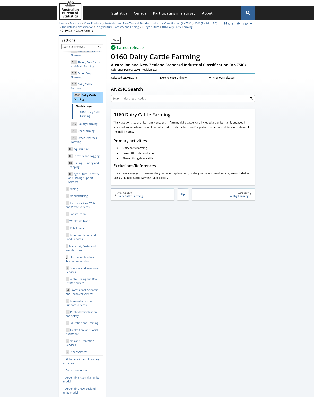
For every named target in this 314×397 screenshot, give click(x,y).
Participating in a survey (174, 13)
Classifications (93, 23)
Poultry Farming (238, 194)
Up (183, 194)
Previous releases (224, 77)
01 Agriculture (150, 27)
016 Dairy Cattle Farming (177, 27)
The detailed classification (78, 27)
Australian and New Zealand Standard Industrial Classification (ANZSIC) (148, 23)
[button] (248, 13)
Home (63, 23)
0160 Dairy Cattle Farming (90, 114)
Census (140, 13)
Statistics (119, 13)
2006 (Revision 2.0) (205, 23)
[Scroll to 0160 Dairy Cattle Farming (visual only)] (174, 115)
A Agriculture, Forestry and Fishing (117, 27)
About (207, 13)
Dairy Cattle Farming (130, 194)
